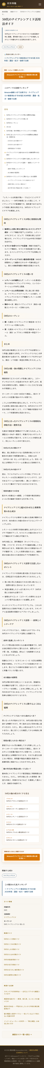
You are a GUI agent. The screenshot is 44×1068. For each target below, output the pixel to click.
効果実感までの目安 (14, 148)
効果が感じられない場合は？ (17, 184)
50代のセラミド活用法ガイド (16, 823)
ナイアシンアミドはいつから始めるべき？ (21, 180)
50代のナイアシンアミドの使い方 (17, 119)
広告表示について (22, 1052)
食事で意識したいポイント (16, 169)
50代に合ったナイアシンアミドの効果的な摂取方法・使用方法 (22, 136)
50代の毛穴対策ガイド (11, 964)
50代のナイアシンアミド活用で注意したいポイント (22, 159)
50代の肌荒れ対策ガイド (12, 975)
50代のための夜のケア (15, 145)
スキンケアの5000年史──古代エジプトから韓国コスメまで (21, 992)
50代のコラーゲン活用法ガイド (17, 808)
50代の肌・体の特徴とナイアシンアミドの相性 (21, 131)
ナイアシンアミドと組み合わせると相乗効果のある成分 (22, 153)
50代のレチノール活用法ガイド (17, 815)
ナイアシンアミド (9, 47)
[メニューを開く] (40, 4)
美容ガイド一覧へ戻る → (22, 1034)
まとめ (8, 127)
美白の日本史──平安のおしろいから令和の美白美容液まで (21, 1007)
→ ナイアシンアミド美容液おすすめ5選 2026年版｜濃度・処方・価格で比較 (22, 59)
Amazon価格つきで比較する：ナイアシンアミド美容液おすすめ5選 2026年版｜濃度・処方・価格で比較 (21, 95)
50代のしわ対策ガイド (11, 949)
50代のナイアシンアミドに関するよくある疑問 (21, 176)
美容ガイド (14, 12)
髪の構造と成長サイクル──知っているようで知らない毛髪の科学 (21, 1015)
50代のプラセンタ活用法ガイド (17, 800)
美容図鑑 (12, 3)
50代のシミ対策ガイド (11, 939)
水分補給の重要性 (13, 173)
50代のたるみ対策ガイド (12, 954)
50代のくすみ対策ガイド (12, 944)
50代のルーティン (12, 123)
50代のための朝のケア (15, 141)
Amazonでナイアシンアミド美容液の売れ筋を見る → (22, 76)
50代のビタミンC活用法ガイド (16, 839)
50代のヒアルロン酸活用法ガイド (17, 831)
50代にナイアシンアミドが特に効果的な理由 (20, 115)
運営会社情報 (33, 1050)
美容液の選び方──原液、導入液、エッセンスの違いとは (21, 1000)
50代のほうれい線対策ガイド (14, 970)
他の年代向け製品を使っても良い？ (19, 188)
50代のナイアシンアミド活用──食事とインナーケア (22, 164)
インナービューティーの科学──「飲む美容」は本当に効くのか (21, 1022)
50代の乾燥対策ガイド (11, 959)
